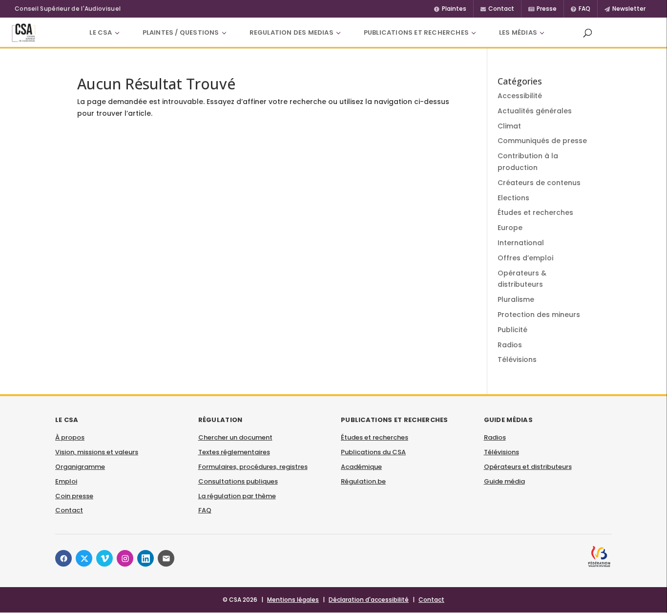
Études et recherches (535, 212)
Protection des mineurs (539, 314)
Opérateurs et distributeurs (528, 466)
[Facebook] (63, 558)
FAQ (204, 510)
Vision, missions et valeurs (96, 452)
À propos (69, 437)
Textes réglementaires (234, 452)
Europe (510, 228)
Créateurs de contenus (539, 183)
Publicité (512, 330)
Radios (510, 345)
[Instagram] (125, 558)
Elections (513, 198)
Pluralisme (516, 299)
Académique (361, 466)
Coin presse (74, 496)
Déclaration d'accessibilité (369, 599)
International (521, 243)
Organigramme (80, 466)
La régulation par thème (237, 496)
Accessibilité (520, 96)
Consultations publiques (238, 481)
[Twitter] (84, 558)
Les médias (518, 32)
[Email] (166, 558)
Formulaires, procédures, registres (253, 466)
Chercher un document (235, 437)
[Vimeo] (104, 558)
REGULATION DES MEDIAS (292, 32)
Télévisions (517, 359)
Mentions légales (293, 599)
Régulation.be (363, 481)
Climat (509, 126)
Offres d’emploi (525, 258)
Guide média (504, 481)
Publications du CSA (373, 452)
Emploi (66, 481)
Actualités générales (535, 111)
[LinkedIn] (145, 558)
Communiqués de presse (542, 141)
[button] (587, 33)
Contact (69, 510)
